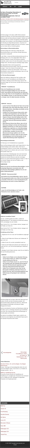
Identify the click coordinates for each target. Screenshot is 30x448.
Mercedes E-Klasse (5, 423)
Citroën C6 (3, 408)
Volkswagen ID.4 (5, 431)
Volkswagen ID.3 (5, 428)
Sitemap (20, 6)
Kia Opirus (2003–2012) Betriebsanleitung (14, 19)
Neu (10, 6)
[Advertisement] (15, 28)
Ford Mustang (4, 411)
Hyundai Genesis (5, 414)
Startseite (5, 6)
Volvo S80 (3, 425)
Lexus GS (3, 420)
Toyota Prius (4, 434)
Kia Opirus (3, 19)
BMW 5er (3, 405)
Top (15, 6)
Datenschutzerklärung (8, 10)
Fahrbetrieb (26, 19)
